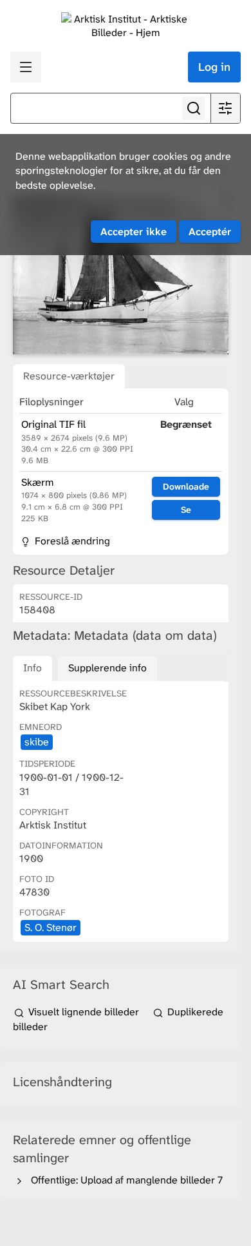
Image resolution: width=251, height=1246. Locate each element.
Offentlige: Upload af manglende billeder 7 (124, 1180)
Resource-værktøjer (69, 376)
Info (32, 668)
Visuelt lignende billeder (84, 1012)
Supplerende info (107, 668)
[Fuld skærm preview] (120, 274)
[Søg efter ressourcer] (193, 108)
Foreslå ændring (71, 541)
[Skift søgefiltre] (225, 108)
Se (186, 509)
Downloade (186, 486)
